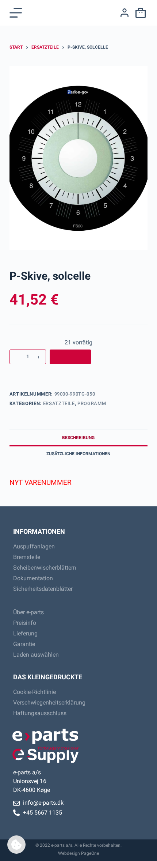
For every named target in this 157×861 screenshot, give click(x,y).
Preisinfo (24, 622)
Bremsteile (26, 557)
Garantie (24, 644)
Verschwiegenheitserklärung (49, 702)
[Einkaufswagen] (139, 13)
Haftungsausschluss (39, 713)
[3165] (70, 357)
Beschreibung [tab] (78, 437)
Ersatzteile (59, 403)
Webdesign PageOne (78, 853)
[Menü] (15, 13)
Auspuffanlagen (34, 546)
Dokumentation (33, 578)
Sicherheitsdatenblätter (43, 588)
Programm (91, 403)
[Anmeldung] (124, 12)
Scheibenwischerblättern (44, 567)
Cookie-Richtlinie (34, 691)
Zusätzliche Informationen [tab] (78, 453)
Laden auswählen (36, 654)
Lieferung (25, 633)
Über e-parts (28, 612)
